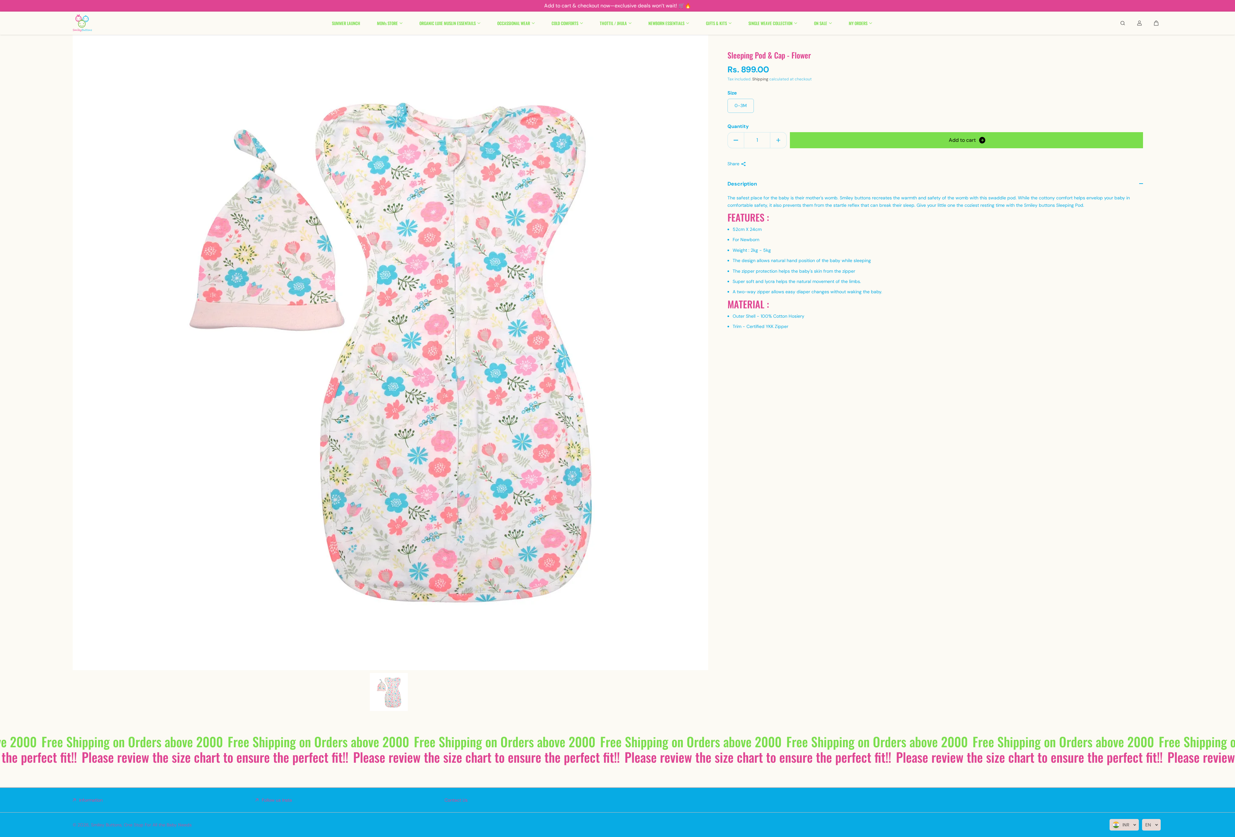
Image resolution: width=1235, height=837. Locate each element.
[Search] (1123, 23)
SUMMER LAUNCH (346, 23)
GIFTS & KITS (716, 23)
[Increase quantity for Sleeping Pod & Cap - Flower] (778, 140)
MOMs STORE (387, 23)
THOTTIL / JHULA (613, 23)
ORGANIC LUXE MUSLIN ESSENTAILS (447, 23)
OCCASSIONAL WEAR (513, 23)
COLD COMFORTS (565, 23)
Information (91, 800)
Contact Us (456, 800)
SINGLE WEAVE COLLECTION (770, 23)
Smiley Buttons (106, 825)
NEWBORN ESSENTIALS (666, 23)
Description (742, 183)
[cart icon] (1156, 23)
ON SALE (820, 23)
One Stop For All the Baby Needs (158, 825)
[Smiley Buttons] (82, 23)
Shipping (760, 79)
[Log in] (1139, 23)
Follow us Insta (277, 800)
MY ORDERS (858, 23)
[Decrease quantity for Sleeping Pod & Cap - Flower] (735, 140)
